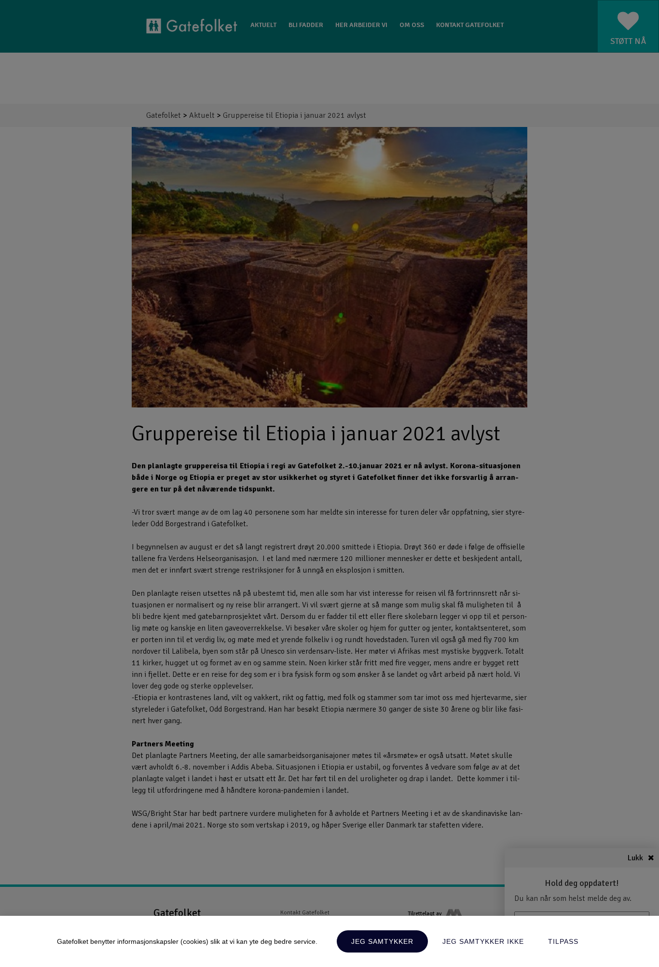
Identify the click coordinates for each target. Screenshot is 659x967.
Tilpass (563, 941)
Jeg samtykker (382, 941)
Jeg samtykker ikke (483, 941)
